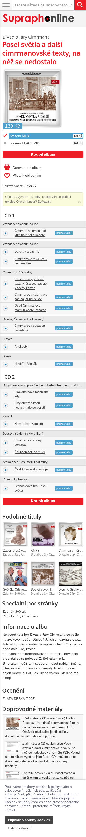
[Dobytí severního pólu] (43, 574)
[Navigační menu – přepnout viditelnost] (6, 5)
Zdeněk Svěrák (14, 611)
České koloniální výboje (31, 469)
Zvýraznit (44, 201)
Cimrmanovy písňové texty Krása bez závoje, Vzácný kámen (31, 283)
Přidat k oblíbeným (27, 175)
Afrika (35, 550)
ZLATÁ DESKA (14, 698)
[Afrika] (43, 534)
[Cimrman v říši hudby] (70, 534)
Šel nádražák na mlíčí (30, 452)
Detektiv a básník (27, 251)
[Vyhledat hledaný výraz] (80, 5)
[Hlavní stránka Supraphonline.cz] (39, 19)
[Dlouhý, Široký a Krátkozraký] (70, 574)
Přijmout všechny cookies (29, 820)
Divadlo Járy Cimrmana (26, 37)
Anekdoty (21, 346)
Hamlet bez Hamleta (29, 424)
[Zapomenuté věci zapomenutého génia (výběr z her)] (15, 534)
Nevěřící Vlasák (26, 364)
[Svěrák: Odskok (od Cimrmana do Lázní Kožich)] (15, 574)
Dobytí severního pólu (46, 589)
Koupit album (43, 154)
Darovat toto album (27, 168)
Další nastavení (19, 828)
